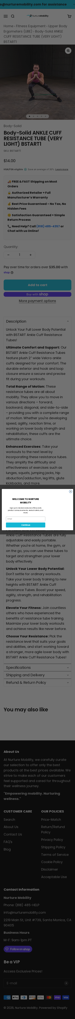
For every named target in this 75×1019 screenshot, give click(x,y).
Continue (25, 525)
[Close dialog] (70, 491)
